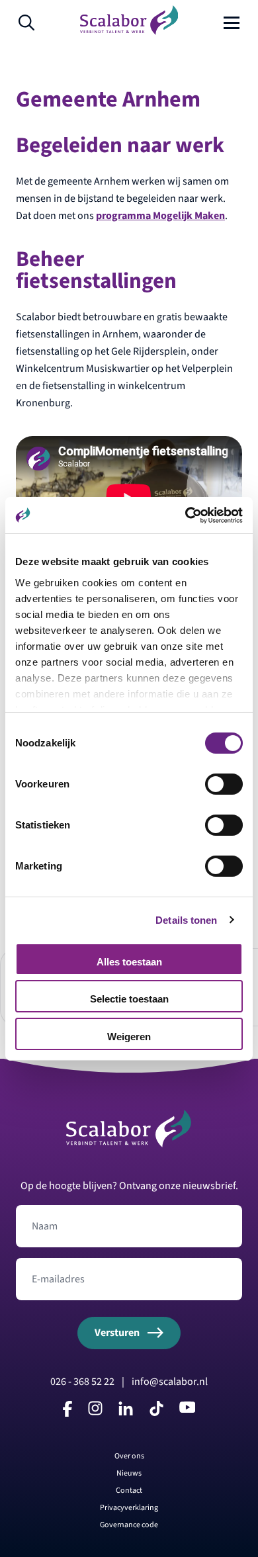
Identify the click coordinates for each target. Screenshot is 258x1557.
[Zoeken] (26, 23)
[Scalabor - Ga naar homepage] (129, 32)
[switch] (224, 784)
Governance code (129, 1525)
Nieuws (129, 1473)
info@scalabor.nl (170, 1382)
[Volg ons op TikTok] (156, 1413)
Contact (129, 1490)
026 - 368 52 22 (82, 1382)
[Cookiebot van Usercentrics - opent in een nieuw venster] (185, 514)
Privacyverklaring (129, 1507)
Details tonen (186, 919)
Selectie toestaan (129, 998)
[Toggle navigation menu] (231, 23)
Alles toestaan (129, 961)
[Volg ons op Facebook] (67, 1413)
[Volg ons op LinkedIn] (125, 1412)
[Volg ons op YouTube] (187, 1409)
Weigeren (129, 1036)
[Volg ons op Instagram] (95, 1412)
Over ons (129, 1456)
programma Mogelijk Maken (160, 216)
